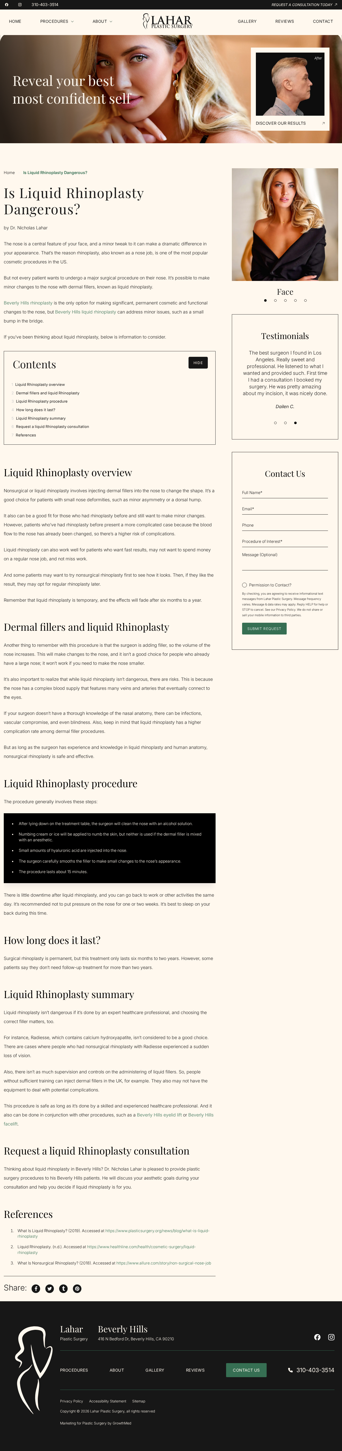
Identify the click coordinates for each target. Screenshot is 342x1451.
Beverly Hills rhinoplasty (29, 302)
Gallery (154, 1370)
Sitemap (138, 1401)
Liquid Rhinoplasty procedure (40, 401)
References (24, 435)
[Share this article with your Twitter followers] (50, 1288)
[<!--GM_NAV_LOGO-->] (175, 21)
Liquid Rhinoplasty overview (38, 384)
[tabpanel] (285, 232)
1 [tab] (265, 300)
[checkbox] (266, 584)
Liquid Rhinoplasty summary (39, 418)
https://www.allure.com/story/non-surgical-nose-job (163, 1262)
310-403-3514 (45, 4)
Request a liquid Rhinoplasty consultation (50, 426)
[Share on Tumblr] (63, 1288)
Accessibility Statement (107, 1401)
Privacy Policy (285, 609)
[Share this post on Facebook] (36, 1288)
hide (198, 363)
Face (285, 291)
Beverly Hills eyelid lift (159, 1114)
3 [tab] (285, 300)
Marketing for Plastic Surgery (83, 1423)
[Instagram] (20, 4)
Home (9, 172)
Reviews (195, 1370)
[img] (34, 1370)
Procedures (74, 1370)
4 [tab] (295, 300)
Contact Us (246, 1370)
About (117, 1370)
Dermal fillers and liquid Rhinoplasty (45, 393)
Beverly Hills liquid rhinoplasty (85, 311)
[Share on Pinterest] (77, 1288)
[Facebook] (6, 4)
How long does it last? (33, 409)
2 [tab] (275, 300)
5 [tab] (305, 300)
